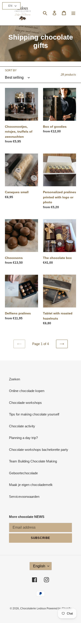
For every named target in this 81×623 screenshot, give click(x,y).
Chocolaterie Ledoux (33, 608)
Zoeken (14, 379)
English (39, 566)
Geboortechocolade (23, 473)
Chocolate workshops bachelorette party (38, 449)
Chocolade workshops (25, 403)
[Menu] (73, 13)
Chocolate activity (22, 426)
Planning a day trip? (23, 438)
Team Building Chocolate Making (33, 461)
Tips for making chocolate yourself (34, 414)
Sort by (11, 70)
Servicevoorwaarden (24, 496)
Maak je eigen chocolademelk (31, 485)
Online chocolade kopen (26, 391)
